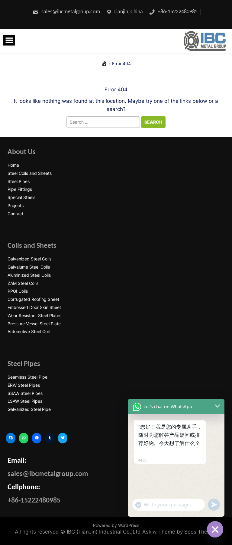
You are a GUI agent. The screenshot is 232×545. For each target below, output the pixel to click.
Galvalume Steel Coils (29, 267)
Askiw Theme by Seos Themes (180, 532)
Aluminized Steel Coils (29, 275)
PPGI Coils (18, 291)
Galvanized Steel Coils (29, 259)
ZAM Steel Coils (23, 283)
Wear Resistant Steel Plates (34, 315)
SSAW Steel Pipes (25, 393)
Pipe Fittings (20, 189)
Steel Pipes (19, 181)
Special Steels (21, 197)
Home (13, 165)
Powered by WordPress (116, 525)
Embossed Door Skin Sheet (34, 307)
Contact (15, 213)
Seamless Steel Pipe (27, 377)
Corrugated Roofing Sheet (33, 299)
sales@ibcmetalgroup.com (70, 12)
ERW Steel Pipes (24, 385)
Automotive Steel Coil (29, 331)
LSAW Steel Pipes (25, 401)
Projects (16, 205)
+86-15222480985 (177, 12)
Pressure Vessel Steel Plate (34, 323)
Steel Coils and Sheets (30, 173)
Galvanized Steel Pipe (29, 409)
